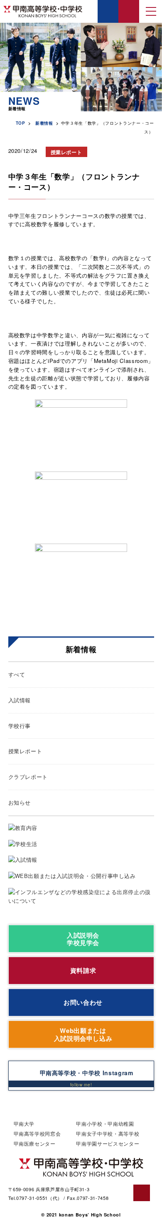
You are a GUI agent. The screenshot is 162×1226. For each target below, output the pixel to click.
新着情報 (44, 123)
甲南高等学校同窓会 (37, 1133)
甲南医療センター (35, 1143)
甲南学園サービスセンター (107, 1143)
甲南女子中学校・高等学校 (107, 1133)
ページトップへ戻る (141, 1193)
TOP (20, 123)
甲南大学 (24, 1123)
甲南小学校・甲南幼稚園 (105, 1123)
